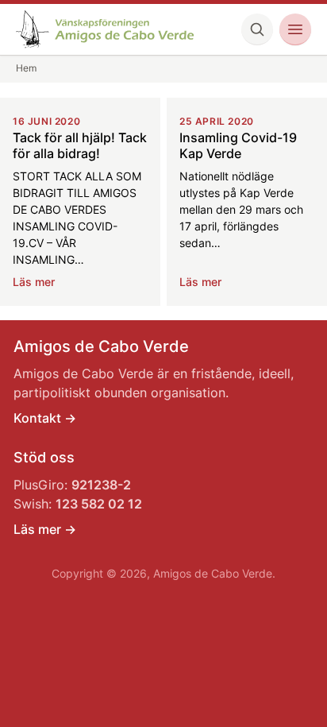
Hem (26, 68)
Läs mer (34, 281)
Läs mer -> (44, 529)
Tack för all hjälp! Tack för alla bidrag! (80, 145)
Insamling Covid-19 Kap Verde (238, 145)
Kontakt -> (44, 418)
